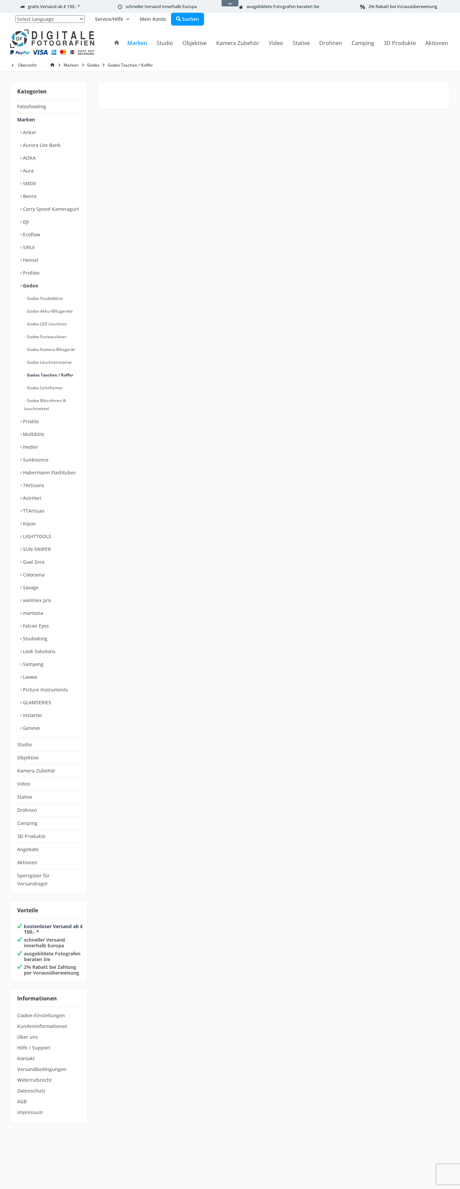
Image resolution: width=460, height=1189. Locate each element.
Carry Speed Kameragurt (50, 209)
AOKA (29, 158)
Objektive (28, 757)
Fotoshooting (31, 106)
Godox (30, 285)
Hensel (30, 260)
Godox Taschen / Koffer (49, 375)
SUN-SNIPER (36, 549)
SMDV (29, 183)
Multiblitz (33, 434)
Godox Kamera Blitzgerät (50, 349)
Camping (27, 823)
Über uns (27, 1037)
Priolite (30, 421)
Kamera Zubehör (36, 770)
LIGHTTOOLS (36, 536)
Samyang (32, 664)
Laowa (29, 677)
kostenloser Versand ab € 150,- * (53, 929)
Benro (29, 196)
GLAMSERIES (36, 702)
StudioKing (34, 638)
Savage (30, 587)
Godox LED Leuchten (46, 324)
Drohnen (27, 810)
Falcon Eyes (35, 626)
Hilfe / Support (33, 1047)
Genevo (31, 728)
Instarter (32, 715)
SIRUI (28, 247)
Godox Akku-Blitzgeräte (49, 311)
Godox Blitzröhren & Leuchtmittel (45, 404)
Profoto (30, 273)
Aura (28, 170)
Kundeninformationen (42, 1026)
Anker (29, 132)
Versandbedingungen (41, 1069)
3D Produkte (31, 836)
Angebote (28, 849)
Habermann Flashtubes (49, 472)
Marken (26, 119)
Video (23, 784)
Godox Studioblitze (44, 298)
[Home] (117, 43)
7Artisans (33, 485)
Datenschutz (31, 1090)
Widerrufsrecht (34, 1080)
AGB (22, 1101)
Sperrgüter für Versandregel (33, 879)
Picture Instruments (45, 689)
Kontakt (26, 1058)
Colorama (33, 574)
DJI (25, 222)
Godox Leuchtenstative (49, 362)
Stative (24, 797)
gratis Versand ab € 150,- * (54, 6)
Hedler (30, 447)
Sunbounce (35, 460)
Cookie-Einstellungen (41, 1015)
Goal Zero (33, 562)
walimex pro (36, 600)
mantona (32, 613)
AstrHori (31, 498)
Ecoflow (31, 234)
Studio (24, 744)
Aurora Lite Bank (41, 145)
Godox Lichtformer (44, 388)
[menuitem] (50, 19)
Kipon (29, 523)
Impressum (30, 1112)
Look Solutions (39, 651)
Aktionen (27, 862)
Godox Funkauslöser (46, 337)
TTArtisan (33, 511)
